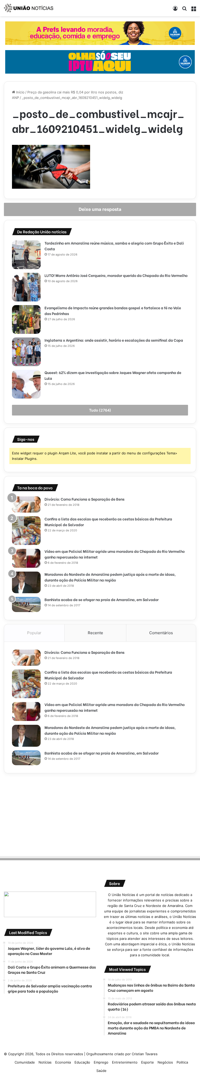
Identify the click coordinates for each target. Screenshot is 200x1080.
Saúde (101, 1071)
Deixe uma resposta (100, 209)
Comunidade (25, 1062)
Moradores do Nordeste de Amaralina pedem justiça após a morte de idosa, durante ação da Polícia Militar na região (110, 577)
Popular (34, 632)
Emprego (101, 1062)
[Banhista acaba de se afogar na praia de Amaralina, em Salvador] (26, 604)
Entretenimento (125, 1062)
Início (19, 92)
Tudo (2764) (100, 410)
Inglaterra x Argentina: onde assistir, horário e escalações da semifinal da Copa (114, 340)
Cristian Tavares (145, 1054)
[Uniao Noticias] (28, 8)
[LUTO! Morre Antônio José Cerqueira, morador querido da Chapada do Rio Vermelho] (26, 287)
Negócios (165, 1062)
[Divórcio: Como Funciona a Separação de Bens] (26, 504)
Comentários (161, 632)
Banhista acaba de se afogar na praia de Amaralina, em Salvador (102, 599)
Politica (182, 1062)
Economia (63, 1062)
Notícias (45, 1062)
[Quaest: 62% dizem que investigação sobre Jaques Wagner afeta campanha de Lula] (26, 384)
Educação (82, 1062)
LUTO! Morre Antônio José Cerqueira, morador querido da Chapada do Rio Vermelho (116, 275)
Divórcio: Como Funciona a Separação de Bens (84, 499)
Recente (95, 632)
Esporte (147, 1062)
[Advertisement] (100, 813)
